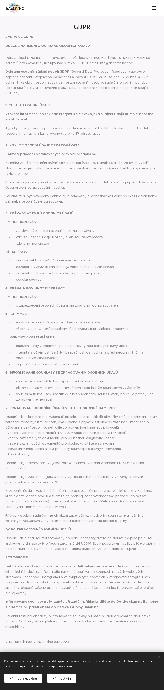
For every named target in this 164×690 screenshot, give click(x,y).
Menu (154, 8)
